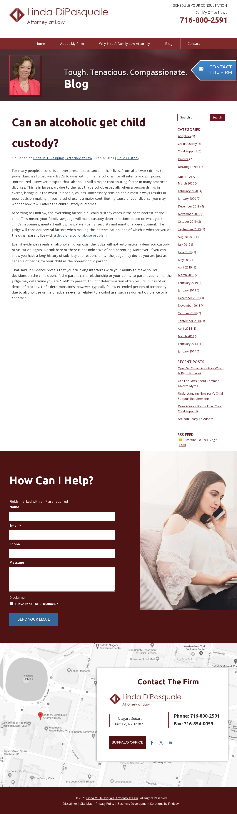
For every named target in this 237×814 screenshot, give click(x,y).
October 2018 (187, 313)
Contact (194, 43)
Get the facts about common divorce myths (198, 383)
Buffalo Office (127, 742)
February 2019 (188, 283)
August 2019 (186, 237)
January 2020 (187, 199)
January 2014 (187, 351)
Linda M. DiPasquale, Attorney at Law (62, 158)
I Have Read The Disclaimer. (36, 604)
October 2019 (187, 222)
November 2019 (189, 214)
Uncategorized (188, 167)
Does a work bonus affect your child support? (200, 408)
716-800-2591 (204, 20)
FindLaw (173, 804)
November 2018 (189, 306)
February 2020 (188, 191)
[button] (233, 787)
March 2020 (186, 183)
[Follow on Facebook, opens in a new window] (152, 743)
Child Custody (128, 158)
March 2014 (186, 336)
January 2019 (187, 290)
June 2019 (185, 252)
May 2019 (184, 260)
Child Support (187, 151)
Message (16, 562)
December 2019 (189, 206)
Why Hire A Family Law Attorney (124, 43)
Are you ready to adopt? (195, 419)
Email (15, 525)
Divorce (183, 159)
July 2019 (184, 245)
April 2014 (185, 329)
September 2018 (189, 321)
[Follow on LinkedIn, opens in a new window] (170, 743)
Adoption (184, 136)
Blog (168, 43)
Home (40, 43)
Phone (14, 544)
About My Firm (72, 43)
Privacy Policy (105, 804)
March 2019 (186, 275)
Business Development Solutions (140, 804)
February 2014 (188, 344)
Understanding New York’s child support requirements (200, 396)
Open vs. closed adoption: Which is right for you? (200, 370)
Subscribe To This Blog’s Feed (198, 442)
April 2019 (185, 267)
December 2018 (189, 298)
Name (14, 507)
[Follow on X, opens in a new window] (161, 743)
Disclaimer (17, 597)
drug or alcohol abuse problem (82, 235)
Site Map (86, 804)
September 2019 (189, 229)
